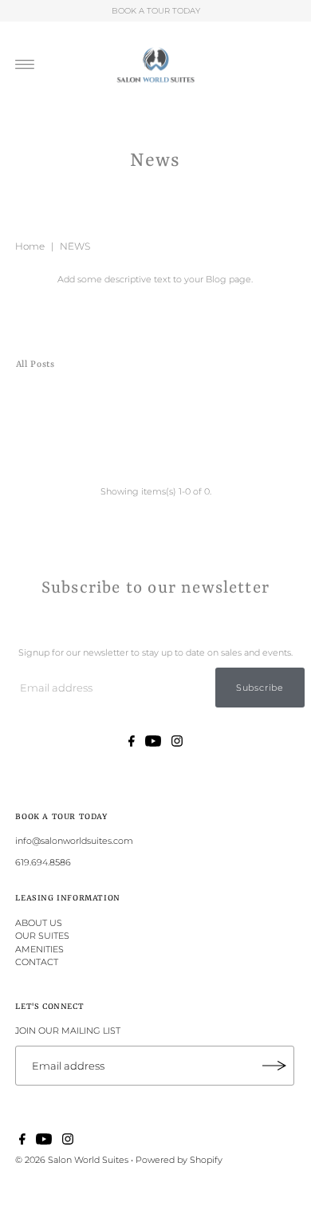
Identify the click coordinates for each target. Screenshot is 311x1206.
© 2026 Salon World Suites (71, 1159)
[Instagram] (177, 743)
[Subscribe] (274, 1066)
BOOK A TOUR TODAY (156, 10)
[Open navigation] (25, 65)
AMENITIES (39, 949)
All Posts (35, 364)
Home (30, 246)
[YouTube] (153, 743)
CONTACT (36, 962)
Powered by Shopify (179, 1159)
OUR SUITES (42, 935)
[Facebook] (131, 743)
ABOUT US (38, 922)
